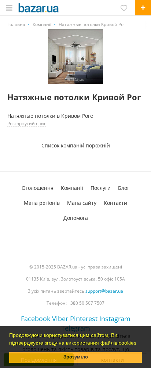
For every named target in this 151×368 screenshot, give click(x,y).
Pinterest (83, 318)
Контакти (115, 202)
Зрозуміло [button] (75, 357)
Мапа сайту (81, 202)
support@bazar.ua (104, 291)
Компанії (72, 187)
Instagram (114, 318)
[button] (139, 343)
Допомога (75, 217)
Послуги (101, 187)
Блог (123, 187)
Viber (60, 318)
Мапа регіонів (42, 202)
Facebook (35, 318)
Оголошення (38, 187)
